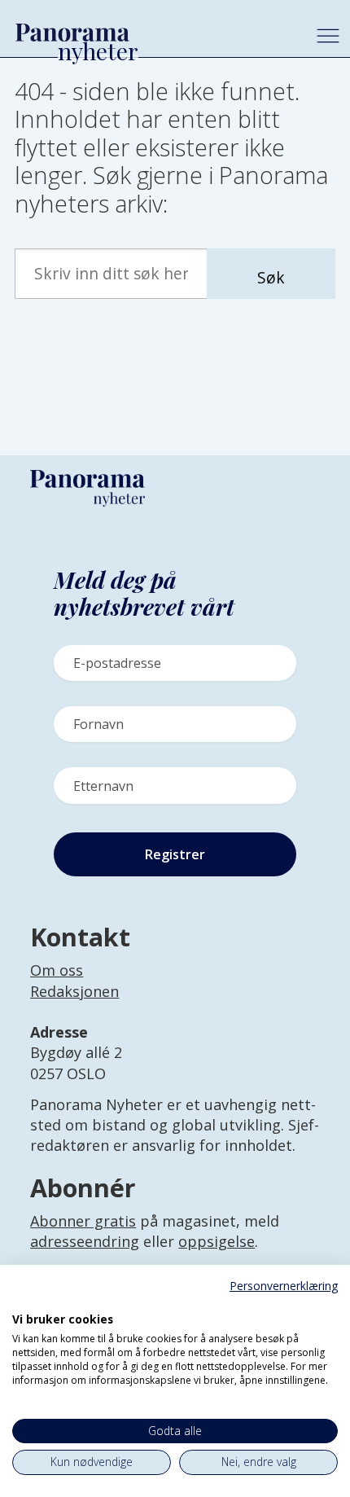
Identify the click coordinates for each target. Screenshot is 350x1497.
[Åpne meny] (328, 36)
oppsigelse (216, 1241)
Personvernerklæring (284, 1285)
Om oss (56, 970)
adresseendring (84, 1241)
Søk (271, 277)
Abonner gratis (83, 1221)
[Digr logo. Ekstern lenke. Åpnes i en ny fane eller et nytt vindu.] (23, 1301)
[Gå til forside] (151, 32)
